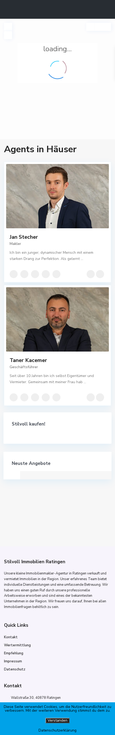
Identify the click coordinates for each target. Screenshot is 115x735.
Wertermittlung (17, 645)
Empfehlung (13, 653)
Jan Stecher (24, 237)
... (82, 258)
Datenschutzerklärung (57, 730)
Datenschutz (14, 669)
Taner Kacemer (28, 360)
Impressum (13, 661)
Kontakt (11, 637)
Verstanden (57, 720)
